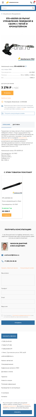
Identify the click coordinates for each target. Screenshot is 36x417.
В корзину (7, 93)
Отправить (18, 322)
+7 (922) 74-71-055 (6, 345)
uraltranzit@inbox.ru (11, 255)
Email (3, 297)
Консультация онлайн (27, 268)
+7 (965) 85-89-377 (6, 349)
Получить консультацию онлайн (15, 113)
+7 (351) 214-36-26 (31, 2)
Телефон (4, 288)
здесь (23, 109)
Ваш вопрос (5, 273)
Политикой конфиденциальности (21, 315)
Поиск (33, 8)
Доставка (16, 124)
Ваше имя (4, 306)
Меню (3, 2)
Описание (6, 124)
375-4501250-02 (7, 198)
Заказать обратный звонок (9, 268)
